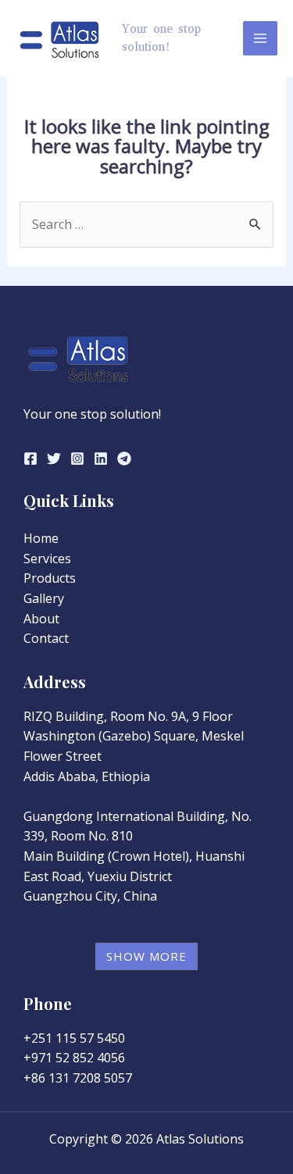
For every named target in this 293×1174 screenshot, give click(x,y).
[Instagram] (77, 458)
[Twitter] (54, 458)
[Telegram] (124, 458)
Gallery (43, 598)
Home (41, 538)
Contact (46, 638)
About (41, 618)
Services (47, 558)
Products (49, 578)
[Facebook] (30, 458)
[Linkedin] (101, 458)
